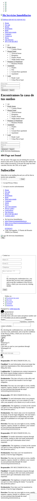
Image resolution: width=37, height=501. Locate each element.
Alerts (7, 203)
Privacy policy (9, 208)
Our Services (9, 40)
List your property (11, 206)
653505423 (8, 228)
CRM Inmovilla (14, 309)
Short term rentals (10, 32)
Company (8, 34)
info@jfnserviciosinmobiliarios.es (16, 221)
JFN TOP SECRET (11, 41)
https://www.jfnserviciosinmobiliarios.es (18, 223)
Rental (7, 27)
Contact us (8, 36)
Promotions (8, 28)
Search (12, 90)
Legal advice (9, 210)
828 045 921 (9, 225)
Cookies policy (10, 216)
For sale (7, 25)
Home (7, 23)
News (7, 38)
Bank (6, 30)
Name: (3, 319)
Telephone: (28, 319)
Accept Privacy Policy (10, 183)
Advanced (5, 90)
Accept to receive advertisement (13, 186)
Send (22, 179)
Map (3, 237)
